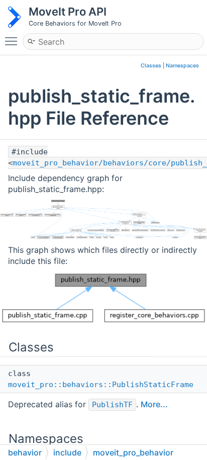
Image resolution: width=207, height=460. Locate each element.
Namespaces (182, 65)
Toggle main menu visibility (13, 41)
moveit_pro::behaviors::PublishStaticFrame (100, 384)
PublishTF (112, 404)
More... (154, 404)
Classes (151, 65)
